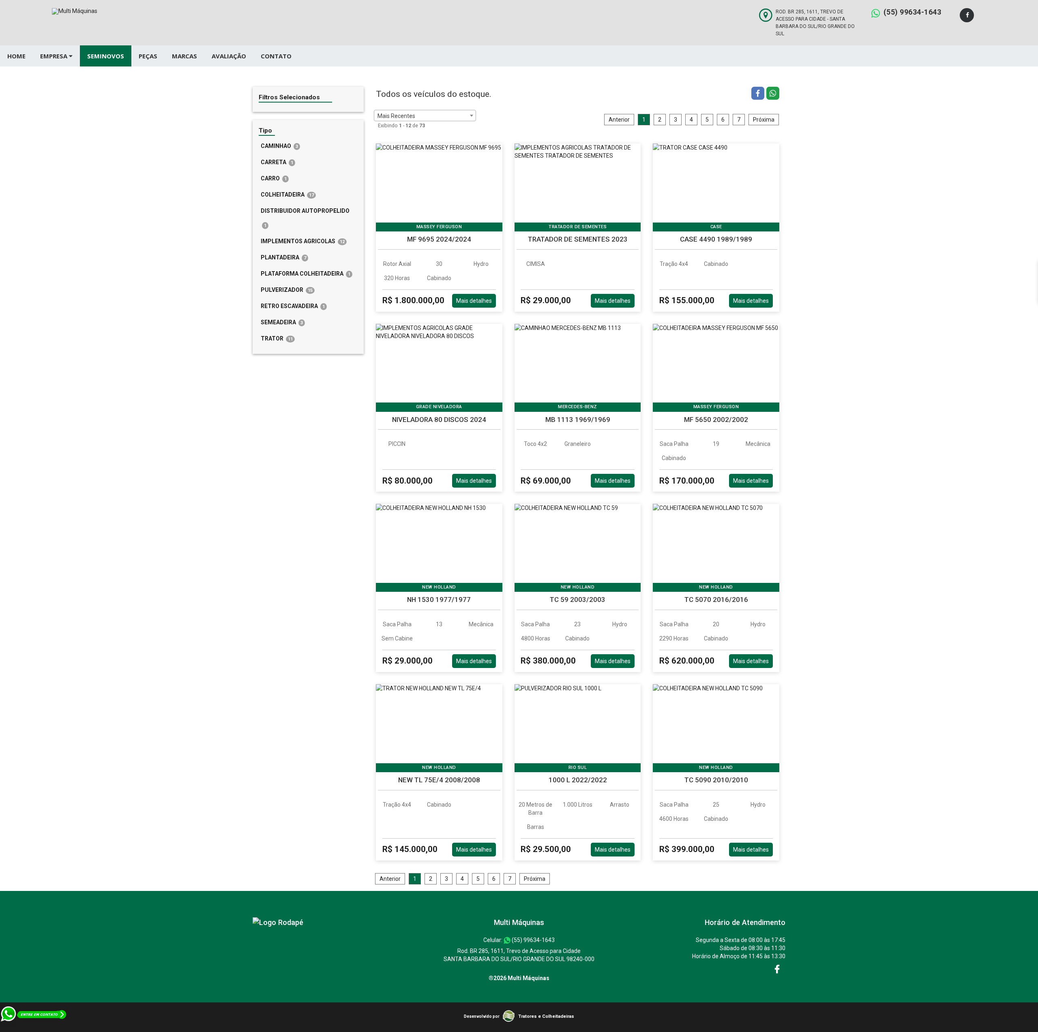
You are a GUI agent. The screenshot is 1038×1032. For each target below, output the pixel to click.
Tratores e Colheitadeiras (546, 1016)
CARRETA (277, 162)
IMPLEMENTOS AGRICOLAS (303, 241)
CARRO (274, 178)
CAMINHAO (279, 146)
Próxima (763, 119)
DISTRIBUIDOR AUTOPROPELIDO (305, 218)
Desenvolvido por (482, 1016)
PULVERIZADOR (287, 290)
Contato (276, 56)
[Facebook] (967, 15)
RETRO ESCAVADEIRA (293, 306)
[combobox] (425, 115)
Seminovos (105, 56)
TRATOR (277, 338)
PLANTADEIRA (283, 257)
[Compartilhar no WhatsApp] (772, 94)
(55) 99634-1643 (912, 12)
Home (16, 56)
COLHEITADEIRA (287, 194)
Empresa (54, 56)
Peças (148, 56)
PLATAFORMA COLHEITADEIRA (305, 273)
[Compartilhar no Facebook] (758, 94)
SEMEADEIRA (282, 322)
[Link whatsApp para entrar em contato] (34, 1028)
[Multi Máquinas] (278, 922)
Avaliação (229, 56)
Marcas (184, 56)
